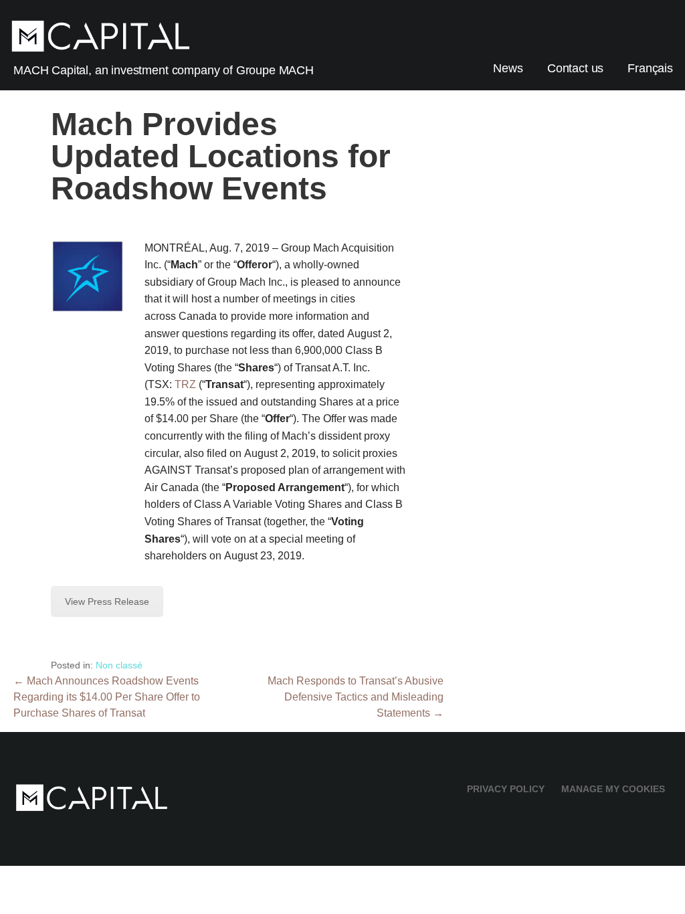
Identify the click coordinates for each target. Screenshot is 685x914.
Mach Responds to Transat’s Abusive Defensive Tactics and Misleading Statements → (356, 697)
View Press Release (107, 601)
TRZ (185, 384)
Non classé (119, 665)
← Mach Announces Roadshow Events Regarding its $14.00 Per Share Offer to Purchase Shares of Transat (106, 697)
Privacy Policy (506, 789)
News (507, 68)
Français (650, 68)
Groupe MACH (275, 70)
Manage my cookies (613, 789)
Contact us (575, 68)
